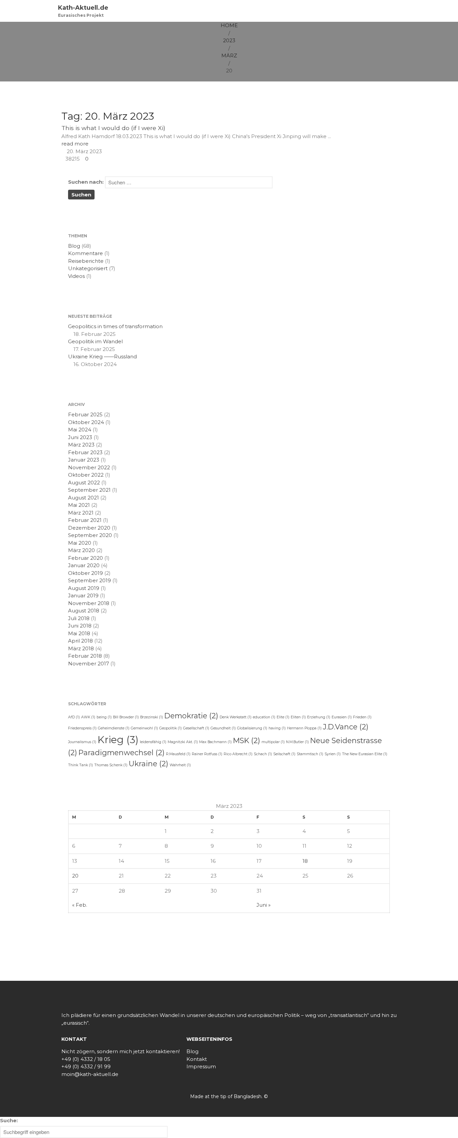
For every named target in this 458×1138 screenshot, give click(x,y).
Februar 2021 (85, 520)
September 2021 (89, 490)
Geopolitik (170, 728)
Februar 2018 (85, 656)
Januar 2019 (83, 595)
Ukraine (148, 763)
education (264, 717)
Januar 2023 (83, 460)
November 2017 (88, 663)
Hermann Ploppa (304, 728)
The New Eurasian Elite (364, 754)
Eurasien (342, 717)
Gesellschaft (196, 728)
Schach (263, 754)
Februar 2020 (85, 558)
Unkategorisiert (88, 268)
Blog (74, 246)
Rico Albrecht (238, 754)
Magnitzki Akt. (183, 742)
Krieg (118, 739)
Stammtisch (310, 754)
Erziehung (318, 717)
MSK (246, 740)
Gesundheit (223, 728)
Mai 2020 (79, 543)
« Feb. (79, 905)
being (104, 717)
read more (75, 143)
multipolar (273, 742)
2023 (229, 40)
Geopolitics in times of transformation (115, 326)
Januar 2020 (84, 565)
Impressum (201, 1066)
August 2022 (84, 482)
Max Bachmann (215, 742)
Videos (76, 276)
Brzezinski (151, 717)
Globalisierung (252, 728)
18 (305, 861)
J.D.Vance (345, 726)
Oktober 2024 (86, 422)
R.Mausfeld (178, 754)
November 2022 (89, 467)
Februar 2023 (85, 452)
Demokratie (191, 715)
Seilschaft (284, 754)
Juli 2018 (79, 618)
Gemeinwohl (144, 728)
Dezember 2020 (89, 528)
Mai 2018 (79, 633)
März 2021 (81, 513)
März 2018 (81, 648)
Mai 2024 (79, 429)
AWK (88, 717)
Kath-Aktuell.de (83, 7)
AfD (74, 717)
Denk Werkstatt (235, 717)
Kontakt (196, 1059)
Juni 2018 (80, 625)
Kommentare (85, 253)
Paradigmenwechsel (121, 752)
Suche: (9, 1120)
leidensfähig (153, 742)
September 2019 (89, 580)
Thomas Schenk (110, 765)
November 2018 (88, 603)
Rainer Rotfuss (207, 754)
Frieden (362, 717)
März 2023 (81, 444)
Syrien (333, 754)
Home (229, 25)
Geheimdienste (113, 728)
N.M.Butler (297, 742)
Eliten (298, 717)
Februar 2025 (85, 414)
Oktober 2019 (85, 573)
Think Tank (80, 765)
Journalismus (82, 742)
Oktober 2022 (86, 475)
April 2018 (80, 641)
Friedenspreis (82, 728)
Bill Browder (126, 717)
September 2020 (90, 535)
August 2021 (83, 497)
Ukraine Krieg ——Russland (102, 356)
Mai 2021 (79, 505)
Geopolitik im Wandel (95, 341)
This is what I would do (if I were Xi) (113, 127)
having (277, 728)
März (229, 55)
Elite (283, 717)
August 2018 (83, 610)
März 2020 (81, 550)
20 (75, 876)
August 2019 (83, 588)
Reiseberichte (86, 261)
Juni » (263, 905)
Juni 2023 (80, 437)
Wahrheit (180, 765)
